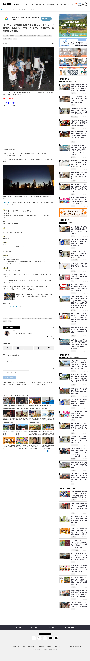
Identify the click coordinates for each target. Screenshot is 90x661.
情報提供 (18, 628)
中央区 (12, 35)
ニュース (38, 4)
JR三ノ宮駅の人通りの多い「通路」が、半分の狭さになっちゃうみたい (79, 276)
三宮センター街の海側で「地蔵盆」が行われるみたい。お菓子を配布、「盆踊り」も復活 (79, 175)
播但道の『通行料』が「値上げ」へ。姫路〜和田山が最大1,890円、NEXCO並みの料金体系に (79, 330)
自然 (5, 38)
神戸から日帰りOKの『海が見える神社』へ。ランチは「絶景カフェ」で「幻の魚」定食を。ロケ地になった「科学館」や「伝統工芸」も (79, 364)
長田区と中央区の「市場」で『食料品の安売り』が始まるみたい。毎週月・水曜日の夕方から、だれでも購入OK (79, 87)
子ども (10, 38)
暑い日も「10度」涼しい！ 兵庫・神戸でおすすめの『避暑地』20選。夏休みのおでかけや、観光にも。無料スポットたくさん (79, 378)
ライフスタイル (51, 4)
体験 (16, 38)
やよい (52, 43)
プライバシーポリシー (60, 647)
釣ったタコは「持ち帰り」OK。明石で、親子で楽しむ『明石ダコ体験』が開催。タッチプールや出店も (79, 287)
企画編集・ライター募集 (18, 647)
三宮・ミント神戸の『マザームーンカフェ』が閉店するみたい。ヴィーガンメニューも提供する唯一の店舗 (79, 99)
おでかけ (59, 4)
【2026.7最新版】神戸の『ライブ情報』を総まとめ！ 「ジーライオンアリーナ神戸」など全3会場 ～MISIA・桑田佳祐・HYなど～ (79, 452)
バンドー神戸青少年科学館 (30, 35)
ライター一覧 (48, 336)
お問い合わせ (32, 647)
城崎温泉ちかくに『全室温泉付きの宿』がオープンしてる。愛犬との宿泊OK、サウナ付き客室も (79, 390)
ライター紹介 (50, 628)
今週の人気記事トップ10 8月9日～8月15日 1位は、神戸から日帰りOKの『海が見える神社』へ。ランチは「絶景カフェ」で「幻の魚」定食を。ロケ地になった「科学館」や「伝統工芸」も (79, 302)
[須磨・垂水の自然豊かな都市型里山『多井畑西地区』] (73, 37)
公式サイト (6, 202)
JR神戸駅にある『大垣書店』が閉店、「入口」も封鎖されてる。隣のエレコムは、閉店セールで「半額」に (79, 111)
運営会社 (49, 647)
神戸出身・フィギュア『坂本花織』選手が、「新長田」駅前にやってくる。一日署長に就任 (79, 266)
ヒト (43, 4)
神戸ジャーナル (44, 649)
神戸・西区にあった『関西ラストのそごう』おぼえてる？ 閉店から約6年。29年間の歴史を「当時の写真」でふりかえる (79, 477)
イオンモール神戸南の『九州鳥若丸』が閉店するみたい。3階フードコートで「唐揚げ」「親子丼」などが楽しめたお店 (79, 135)
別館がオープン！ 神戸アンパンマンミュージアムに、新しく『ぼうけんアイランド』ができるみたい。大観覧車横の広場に (79, 317)
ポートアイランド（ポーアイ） (45, 35)
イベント (26, 4)
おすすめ (70, 4)
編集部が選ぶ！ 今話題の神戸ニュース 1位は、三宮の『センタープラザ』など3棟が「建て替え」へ (79, 163)
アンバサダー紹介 (69, 628)
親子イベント (19, 35)
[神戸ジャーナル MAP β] (73, 217)
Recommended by (42, 451)
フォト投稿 (34, 628)
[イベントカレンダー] (73, 47)
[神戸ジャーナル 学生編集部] (73, 76)
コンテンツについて (75, 647)
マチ (65, 4)
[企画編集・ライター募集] (73, 57)
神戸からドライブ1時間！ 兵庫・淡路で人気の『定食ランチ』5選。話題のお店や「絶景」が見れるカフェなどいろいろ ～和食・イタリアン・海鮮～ (79, 149)
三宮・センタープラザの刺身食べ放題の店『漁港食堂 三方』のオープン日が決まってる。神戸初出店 (79, 242)
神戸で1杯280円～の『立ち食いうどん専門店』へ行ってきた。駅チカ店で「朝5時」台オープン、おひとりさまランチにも (79, 187)
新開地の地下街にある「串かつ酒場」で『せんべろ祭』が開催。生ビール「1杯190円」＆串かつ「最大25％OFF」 (79, 122)
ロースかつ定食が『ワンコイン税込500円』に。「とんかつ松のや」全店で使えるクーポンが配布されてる (79, 200)
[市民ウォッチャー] (73, 66)
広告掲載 (41, 647)
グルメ (32, 4)
